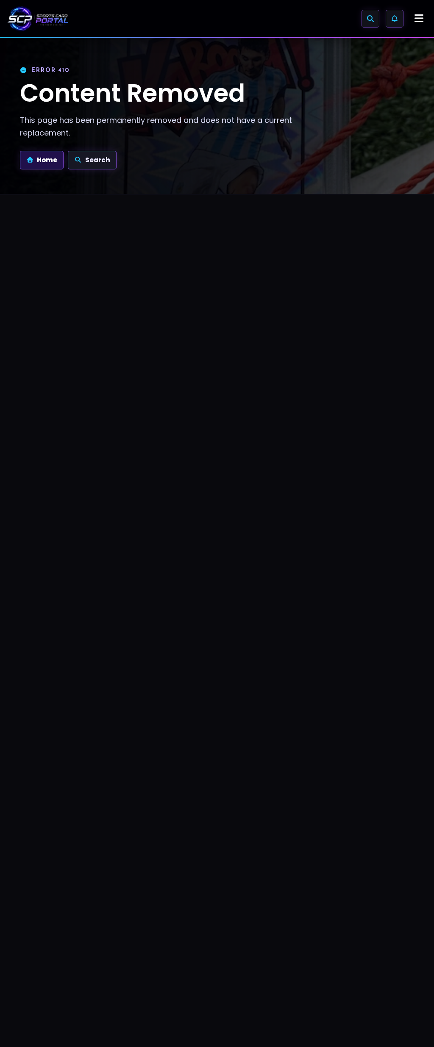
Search (97, 159)
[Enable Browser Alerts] (394, 19)
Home (47, 159)
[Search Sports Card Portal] (370, 19)
